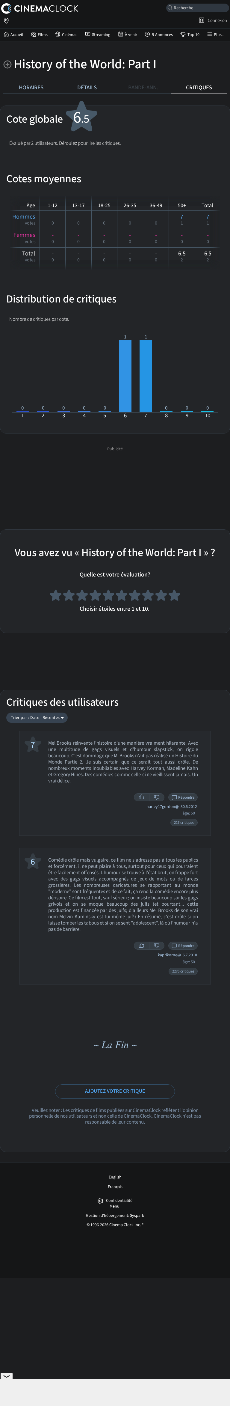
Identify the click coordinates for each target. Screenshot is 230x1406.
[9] (161, 596)
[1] (55, 596)
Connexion (216, 20)
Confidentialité (119, 1201)
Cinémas (69, 35)
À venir (131, 35)
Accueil (16, 35)
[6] (121, 596)
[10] (174, 596)
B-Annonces (162, 35)
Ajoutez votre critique (115, 1091)
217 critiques (184, 822)
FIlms (43, 35)
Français (115, 1186)
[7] (134, 596)
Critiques (199, 87)
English (115, 1177)
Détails (87, 87)
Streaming (101, 35)
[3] (82, 596)
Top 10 (193, 35)
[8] (148, 596)
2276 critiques (183, 971)
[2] (68, 596)
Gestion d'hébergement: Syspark (115, 1215)
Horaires (31, 87)
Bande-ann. (143, 87)
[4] (95, 596)
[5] (108, 596)
